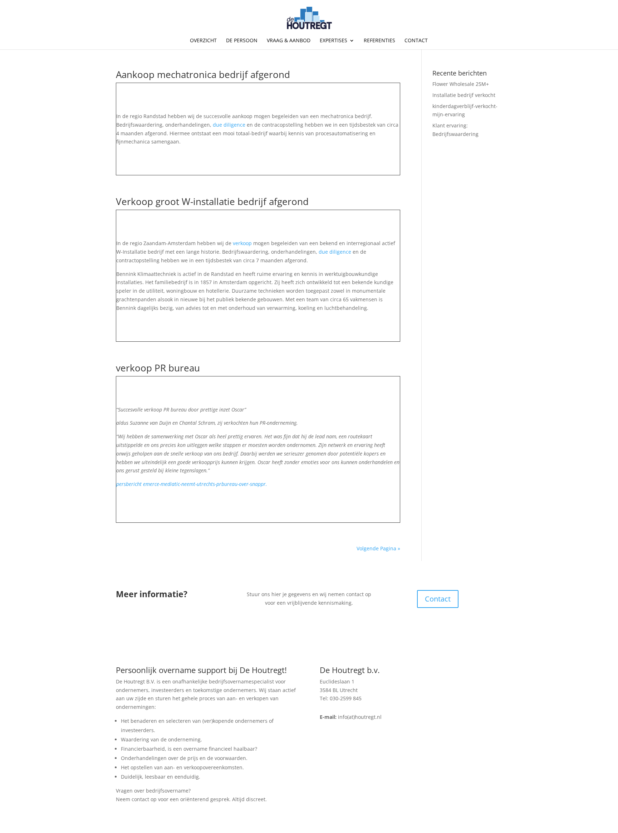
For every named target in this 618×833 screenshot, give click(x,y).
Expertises (333, 41)
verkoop (243, 243)
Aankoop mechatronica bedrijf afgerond (203, 74)
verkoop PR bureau (158, 367)
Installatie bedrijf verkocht (463, 95)
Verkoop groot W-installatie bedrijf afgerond (212, 201)
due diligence (229, 124)
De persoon (242, 41)
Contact (416, 41)
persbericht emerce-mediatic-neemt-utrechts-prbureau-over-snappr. (191, 484)
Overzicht (203, 41)
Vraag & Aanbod (288, 41)
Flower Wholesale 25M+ (460, 84)
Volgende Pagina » (378, 548)
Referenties (379, 41)
